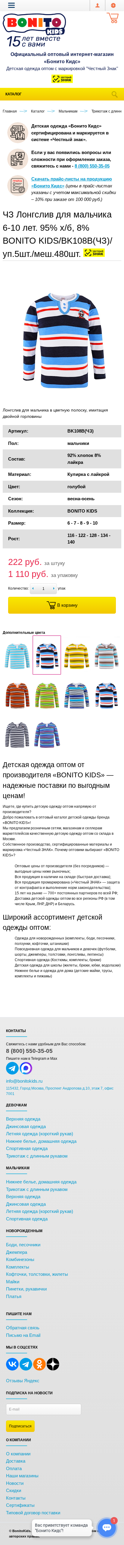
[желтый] (76, 671)
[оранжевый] (17, 711)
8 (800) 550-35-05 (29, 1051)
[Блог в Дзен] (53, 1369)
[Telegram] (26, 1369)
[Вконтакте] (12, 1369)
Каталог (13, 94)
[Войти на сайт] (113, 5)
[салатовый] (47, 711)
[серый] (76, 711)
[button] (11, 5)
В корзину (67, 605)
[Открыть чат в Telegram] (12, 1073)
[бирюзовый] (17, 671)
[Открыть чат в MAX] (26, 1073)
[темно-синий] (17, 750)
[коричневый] (106, 671)
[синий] (106, 711)
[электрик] (47, 750)
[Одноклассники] (39, 1369)
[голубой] (47, 671)
